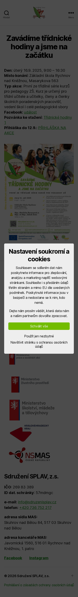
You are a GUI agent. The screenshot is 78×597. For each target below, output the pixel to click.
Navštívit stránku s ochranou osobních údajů (38, 344)
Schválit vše (39, 326)
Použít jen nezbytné (39, 336)
